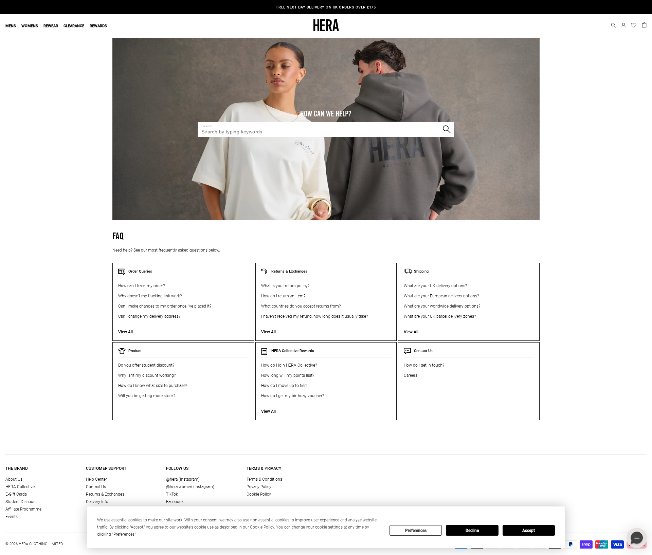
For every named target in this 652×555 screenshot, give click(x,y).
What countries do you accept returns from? (301, 306)
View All (125, 332)
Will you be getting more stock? (146, 395)
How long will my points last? (287, 375)
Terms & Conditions (264, 479)
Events (11, 516)
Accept (528, 530)
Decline (472, 530)
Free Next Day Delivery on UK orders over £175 (326, 7)
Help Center (96, 479)
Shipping (421, 271)
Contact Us (423, 351)
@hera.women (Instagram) (190, 486)
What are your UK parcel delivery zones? (440, 316)
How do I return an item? (283, 296)
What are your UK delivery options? (435, 285)
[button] (613, 25)
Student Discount (21, 501)
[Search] (446, 129)
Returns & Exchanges (289, 271)
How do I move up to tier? (284, 385)
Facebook (175, 501)
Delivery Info (97, 501)
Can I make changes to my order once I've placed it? (164, 306)
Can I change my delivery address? (149, 316)
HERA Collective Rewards (292, 351)
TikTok (172, 494)
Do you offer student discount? (146, 365)
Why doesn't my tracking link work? (150, 296)
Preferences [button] (123, 534)
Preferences (416, 530)
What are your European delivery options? (441, 296)
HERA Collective (20, 486)
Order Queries (140, 271)
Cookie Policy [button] (262, 527)
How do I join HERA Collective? (289, 365)
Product (135, 351)
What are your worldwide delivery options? (442, 306)
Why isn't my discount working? (147, 375)
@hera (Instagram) (183, 479)
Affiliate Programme (23, 509)
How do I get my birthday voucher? (292, 395)
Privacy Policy (259, 486)
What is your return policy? (285, 285)
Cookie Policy (259, 494)
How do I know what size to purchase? (152, 385)
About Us (13, 479)
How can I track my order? (141, 285)
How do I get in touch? (424, 365)
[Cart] (644, 24)
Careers (410, 375)
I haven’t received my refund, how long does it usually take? (314, 316)
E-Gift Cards (16, 494)
